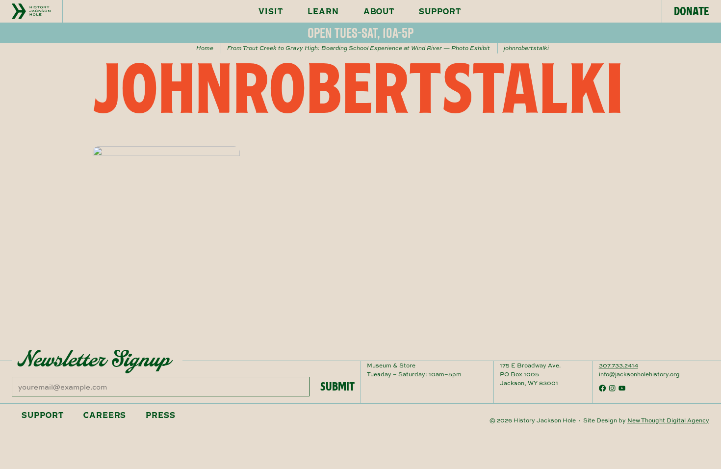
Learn (323, 11)
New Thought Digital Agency (668, 420)
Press (161, 415)
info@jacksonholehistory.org (639, 374)
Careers (105, 415)
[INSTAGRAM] (612, 388)
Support (440, 11)
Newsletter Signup (94, 359)
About (379, 11)
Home (204, 48)
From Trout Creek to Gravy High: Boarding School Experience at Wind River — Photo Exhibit (358, 48)
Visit (270, 11)
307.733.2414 (618, 365)
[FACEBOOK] (602, 388)
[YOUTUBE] (621, 388)
